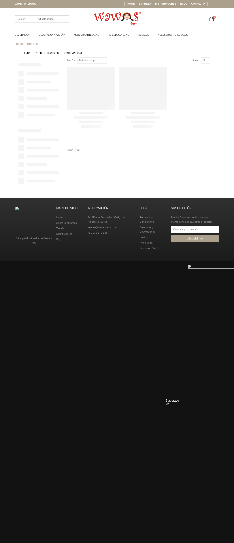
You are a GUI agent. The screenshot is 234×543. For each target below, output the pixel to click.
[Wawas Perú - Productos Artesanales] (117, 19)
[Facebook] (211, 3)
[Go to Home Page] (16, 53)
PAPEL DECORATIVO (118, 35)
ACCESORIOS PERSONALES (173, 35)
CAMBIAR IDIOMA (25, 3)
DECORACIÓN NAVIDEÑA (52, 35)
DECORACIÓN (22, 35)
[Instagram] (217, 3)
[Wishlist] (202, 18)
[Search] (64, 19)
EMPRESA (145, 3)
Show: (195, 60)
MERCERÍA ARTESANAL (86, 35)
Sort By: (71, 60)
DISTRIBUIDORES (165, 3)
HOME (131, 3)
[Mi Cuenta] (192, 18)
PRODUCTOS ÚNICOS (26, 44)
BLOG (183, 3)
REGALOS (143, 35)
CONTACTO (198, 3)
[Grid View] (213, 60)
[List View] (217, 60)
